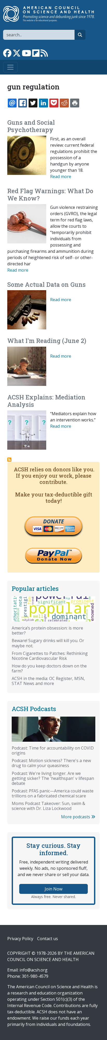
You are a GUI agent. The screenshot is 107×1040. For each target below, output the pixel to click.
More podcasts (76, 817)
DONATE (53, 521)
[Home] (51, 13)
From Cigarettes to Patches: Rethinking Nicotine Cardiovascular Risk (50, 655)
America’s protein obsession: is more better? (47, 630)
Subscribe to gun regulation (9, 460)
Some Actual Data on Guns (46, 284)
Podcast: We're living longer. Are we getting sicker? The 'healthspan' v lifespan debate (53, 778)
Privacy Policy (20, 938)
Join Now (53, 889)
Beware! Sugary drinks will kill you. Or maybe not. (48, 643)
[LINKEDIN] (43, 103)
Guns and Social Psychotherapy (31, 126)
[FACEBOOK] (22, 103)
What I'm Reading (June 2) (46, 341)
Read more (60, 176)
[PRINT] (74, 103)
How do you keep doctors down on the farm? (49, 668)
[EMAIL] (12, 103)
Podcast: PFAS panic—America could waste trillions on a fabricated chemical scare (52, 793)
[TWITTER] (33, 103)
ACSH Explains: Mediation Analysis (46, 400)
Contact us (47, 938)
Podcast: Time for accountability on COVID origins (53, 750)
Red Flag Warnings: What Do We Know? (50, 194)
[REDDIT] (64, 103)
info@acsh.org (33, 970)
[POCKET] (53, 103)
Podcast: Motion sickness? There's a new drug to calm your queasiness (51, 763)
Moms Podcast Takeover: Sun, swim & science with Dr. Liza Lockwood (48, 806)
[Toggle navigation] (10, 67)
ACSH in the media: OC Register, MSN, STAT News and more (48, 681)
